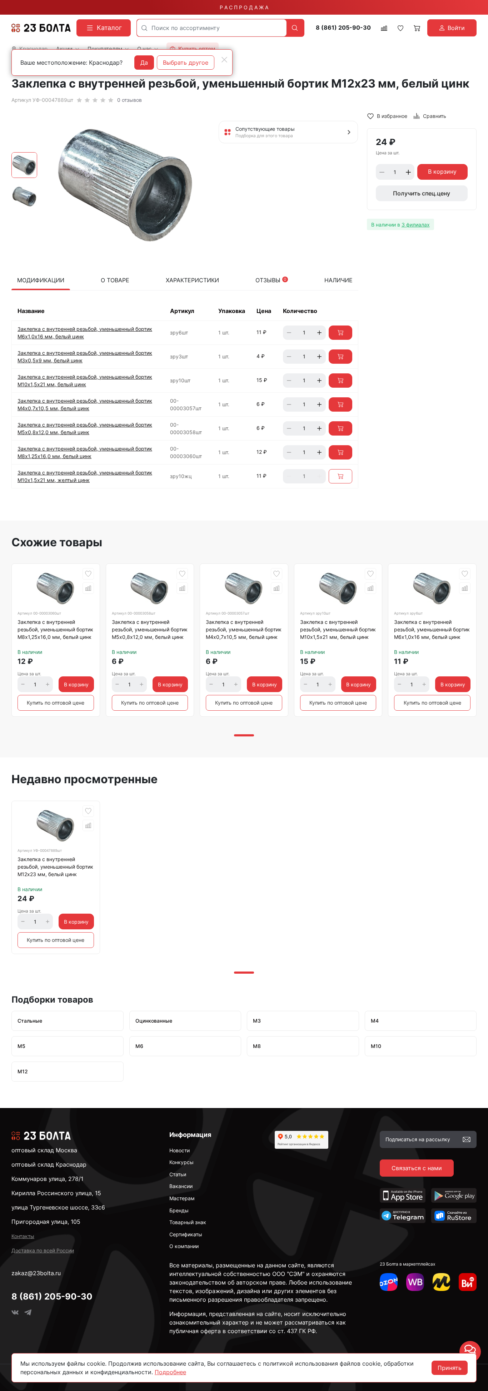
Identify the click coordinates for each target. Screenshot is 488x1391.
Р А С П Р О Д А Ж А (244, 7)
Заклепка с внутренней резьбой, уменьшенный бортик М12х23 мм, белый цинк (55, 866)
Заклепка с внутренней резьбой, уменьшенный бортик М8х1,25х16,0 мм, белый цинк (55, 629)
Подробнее (170, 1372)
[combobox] (212, 27)
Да (144, 62)
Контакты (22, 1236)
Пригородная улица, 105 (45, 1221)
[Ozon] (389, 1282)
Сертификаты (185, 1234)
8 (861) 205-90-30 (343, 27)
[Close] (224, 59)
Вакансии (181, 1186)
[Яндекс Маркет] (441, 1282)
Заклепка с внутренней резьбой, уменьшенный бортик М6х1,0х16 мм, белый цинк (432, 629)
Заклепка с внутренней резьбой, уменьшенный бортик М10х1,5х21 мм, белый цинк (338, 629)
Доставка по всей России (42, 1250)
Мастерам (182, 1198)
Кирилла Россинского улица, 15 (56, 1193)
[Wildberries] (415, 1282)
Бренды (179, 1210)
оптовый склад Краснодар (48, 1164)
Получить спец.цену (421, 193)
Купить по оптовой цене (55, 703)
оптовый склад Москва (44, 1150)
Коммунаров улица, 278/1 (47, 1178)
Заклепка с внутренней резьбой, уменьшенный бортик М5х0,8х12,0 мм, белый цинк (150, 629)
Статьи (177, 1174)
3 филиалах (416, 225)
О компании (184, 1246)
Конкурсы (181, 1162)
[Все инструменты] (468, 1282)
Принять (450, 1367)
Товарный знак (187, 1222)
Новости (179, 1150)
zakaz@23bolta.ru (36, 1273)
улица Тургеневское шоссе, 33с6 (58, 1207)
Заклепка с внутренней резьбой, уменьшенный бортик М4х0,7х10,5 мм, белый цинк (244, 629)
